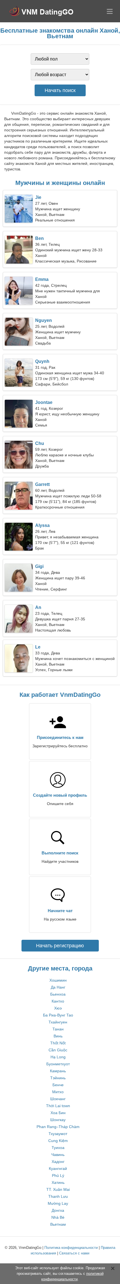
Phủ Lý (58, 1175)
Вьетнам (58, 1224)
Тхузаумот (58, 1133)
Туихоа (58, 1147)
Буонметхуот (58, 1064)
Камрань (58, 1071)
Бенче (58, 1085)
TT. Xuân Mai (58, 1189)
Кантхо (58, 1001)
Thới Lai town (58, 1106)
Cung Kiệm (58, 1140)
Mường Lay (58, 1203)
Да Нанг (58, 987)
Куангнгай (58, 1168)
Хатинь (58, 1182)
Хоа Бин (58, 1112)
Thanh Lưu (58, 1196)
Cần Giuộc (58, 1050)
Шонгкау (58, 1119)
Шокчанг (58, 1099)
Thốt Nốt (58, 1043)
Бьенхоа (58, 994)
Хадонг (58, 1161)
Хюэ (58, 1008)
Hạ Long (58, 1057)
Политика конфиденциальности (71, 1248)
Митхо (58, 1092)
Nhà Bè (57, 1217)
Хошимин (58, 980)
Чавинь (57, 1154)
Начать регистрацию (60, 945)
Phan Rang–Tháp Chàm (58, 1126)
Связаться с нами (74, 1253)
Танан (58, 1029)
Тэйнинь (58, 1078)
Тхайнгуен (58, 1022)
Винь (58, 1036)
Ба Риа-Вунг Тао (58, 1015)
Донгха (58, 1210)
